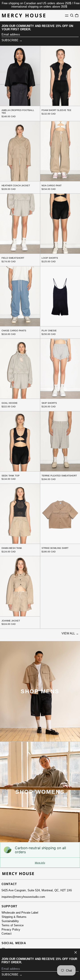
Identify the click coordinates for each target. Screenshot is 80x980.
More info (40, 862)
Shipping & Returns (14, 916)
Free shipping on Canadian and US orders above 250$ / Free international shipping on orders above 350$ (41, 5)
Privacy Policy (11, 929)
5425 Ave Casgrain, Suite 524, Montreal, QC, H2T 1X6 (37, 890)
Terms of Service (13, 925)
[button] (72, 15)
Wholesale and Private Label (20, 912)
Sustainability (10, 921)
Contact (7, 933)
